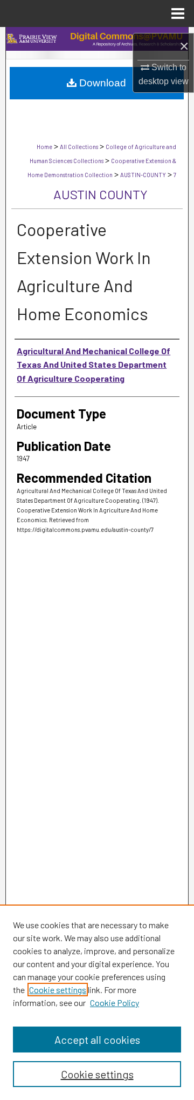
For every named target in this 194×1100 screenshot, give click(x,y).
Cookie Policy (114, 1002)
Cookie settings (57, 989)
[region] (97, 1002)
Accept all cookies (97, 1039)
